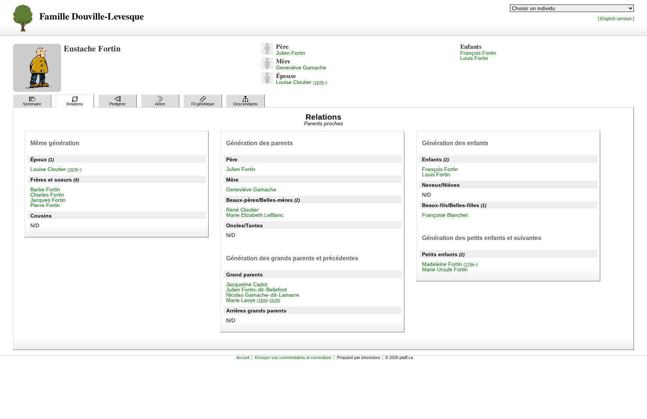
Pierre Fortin (45, 205)
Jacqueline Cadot (246, 284)
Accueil (242, 357)
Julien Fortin (290, 53)
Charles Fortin (47, 195)
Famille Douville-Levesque (91, 16)
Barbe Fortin (45, 189)
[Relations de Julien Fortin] (267, 53)
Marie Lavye (253, 300)
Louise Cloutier (301, 82)
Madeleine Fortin (450, 264)
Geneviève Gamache (301, 68)
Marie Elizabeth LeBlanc (254, 215)
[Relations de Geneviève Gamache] (267, 68)
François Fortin (478, 53)
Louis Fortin (474, 58)
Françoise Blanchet (445, 215)
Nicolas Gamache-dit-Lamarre (262, 295)
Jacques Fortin (48, 200)
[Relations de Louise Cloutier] (267, 82)
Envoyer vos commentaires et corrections (293, 357)
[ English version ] (616, 18)
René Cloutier (242, 210)
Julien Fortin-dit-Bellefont (256, 290)
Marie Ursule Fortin (445, 269)
